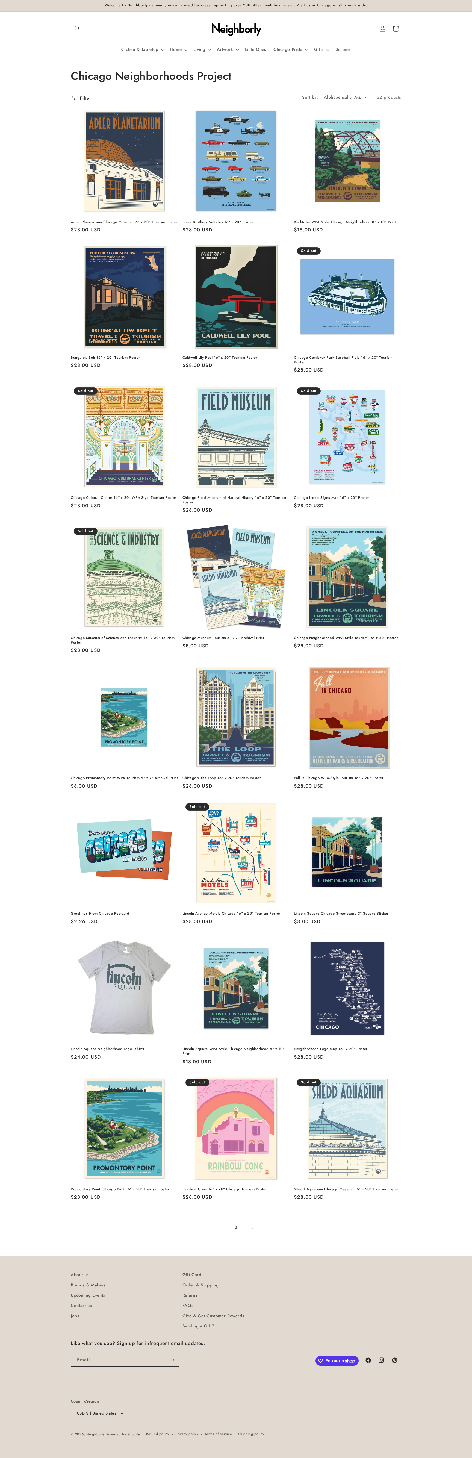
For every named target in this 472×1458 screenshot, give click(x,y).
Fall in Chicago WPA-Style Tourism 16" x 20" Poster (339, 778)
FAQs (188, 1306)
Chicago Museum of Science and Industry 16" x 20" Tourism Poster (123, 640)
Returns (189, 1295)
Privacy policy (187, 1434)
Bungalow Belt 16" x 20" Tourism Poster (105, 357)
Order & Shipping (200, 1285)
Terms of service (218, 1434)
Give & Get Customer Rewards (213, 1316)
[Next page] (252, 1227)
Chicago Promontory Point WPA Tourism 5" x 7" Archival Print (124, 778)
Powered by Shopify (123, 1434)
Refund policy (157, 1434)
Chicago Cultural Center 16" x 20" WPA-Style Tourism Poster (123, 498)
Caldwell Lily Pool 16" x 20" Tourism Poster (220, 357)
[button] (77, 28)
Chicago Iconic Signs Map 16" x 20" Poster (331, 498)
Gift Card (192, 1275)
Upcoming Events (88, 1295)
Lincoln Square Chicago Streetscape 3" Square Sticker (341, 913)
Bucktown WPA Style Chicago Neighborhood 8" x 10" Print (345, 222)
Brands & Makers (88, 1285)
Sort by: (310, 97)
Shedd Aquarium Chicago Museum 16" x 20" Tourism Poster (346, 1189)
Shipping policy (251, 1434)
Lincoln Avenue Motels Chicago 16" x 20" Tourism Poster (231, 913)
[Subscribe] (172, 1360)
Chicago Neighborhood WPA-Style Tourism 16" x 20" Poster (346, 638)
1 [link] (220, 1227)
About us (80, 1275)
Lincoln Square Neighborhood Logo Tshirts (107, 1049)
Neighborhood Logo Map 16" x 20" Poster (331, 1049)
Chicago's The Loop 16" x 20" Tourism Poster (221, 778)
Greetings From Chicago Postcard (100, 913)
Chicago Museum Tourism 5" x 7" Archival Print (223, 638)
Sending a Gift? (198, 1326)
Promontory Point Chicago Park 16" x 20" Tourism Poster (120, 1189)
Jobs (75, 1316)
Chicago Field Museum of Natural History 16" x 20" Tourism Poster (234, 500)
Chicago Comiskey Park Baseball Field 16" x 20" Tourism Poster (343, 360)
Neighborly (95, 1434)
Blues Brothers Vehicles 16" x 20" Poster (217, 222)
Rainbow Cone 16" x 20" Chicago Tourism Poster (224, 1189)
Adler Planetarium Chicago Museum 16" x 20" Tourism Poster (124, 222)
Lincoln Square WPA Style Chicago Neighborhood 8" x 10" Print (233, 1051)
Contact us (81, 1306)
